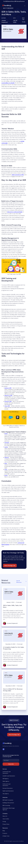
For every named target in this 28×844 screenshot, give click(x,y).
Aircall (5, 475)
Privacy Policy (6, 824)
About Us (5, 816)
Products (5, 833)
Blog (4, 830)
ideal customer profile (17, 174)
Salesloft (6, 457)
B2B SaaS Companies (8, 800)
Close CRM (7, 406)
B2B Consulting (6, 805)
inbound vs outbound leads (14, 212)
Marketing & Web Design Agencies (9, 808)
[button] (25, 6)
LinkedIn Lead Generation (9, 776)
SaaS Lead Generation (8, 791)
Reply (5, 463)
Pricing (4, 821)
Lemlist (6, 447)
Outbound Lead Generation (6, 784)
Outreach (6, 442)
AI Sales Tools (6, 836)
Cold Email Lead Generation (7, 772)
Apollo (6, 433)
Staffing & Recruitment (8, 802)
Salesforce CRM (8, 395)
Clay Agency (6, 793)
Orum (5, 469)
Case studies (6, 818)
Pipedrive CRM (7, 401)
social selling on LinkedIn (8, 83)
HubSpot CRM (7, 388)
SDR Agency (6, 778)
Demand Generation (8, 788)
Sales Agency (6, 781)
